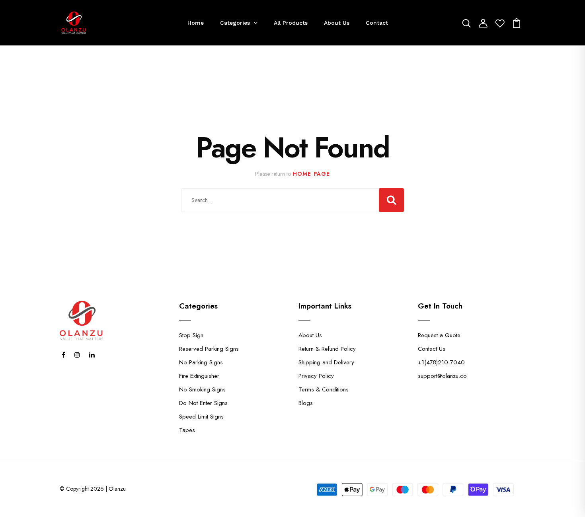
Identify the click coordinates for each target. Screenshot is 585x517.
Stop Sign (191, 335)
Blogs (305, 403)
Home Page (311, 174)
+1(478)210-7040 (441, 362)
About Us (310, 335)
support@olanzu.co (442, 376)
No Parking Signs (201, 362)
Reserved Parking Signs (209, 348)
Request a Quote (439, 335)
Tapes (187, 430)
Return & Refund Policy (327, 348)
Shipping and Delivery (326, 362)
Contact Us (431, 348)
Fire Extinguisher (199, 376)
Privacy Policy (316, 376)
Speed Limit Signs (201, 416)
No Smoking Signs (202, 389)
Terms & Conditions (323, 389)
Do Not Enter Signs (203, 403)
